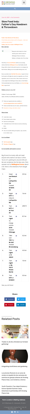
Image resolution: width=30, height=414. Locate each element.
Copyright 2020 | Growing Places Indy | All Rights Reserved (15, 408)
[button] (9, 299)
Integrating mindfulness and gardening (14, 366)
